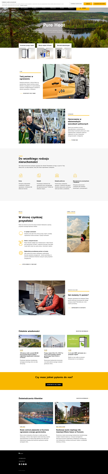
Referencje (53, 8)
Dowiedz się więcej (23, 5)
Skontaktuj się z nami (29, 93)
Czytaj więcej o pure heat (29, 264)
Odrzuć (88, 3)
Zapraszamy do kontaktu (79, 307)
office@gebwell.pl (22, 458)
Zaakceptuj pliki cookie (99, 3)
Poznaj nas (75, 140)
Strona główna (24, 8)
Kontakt (62, 8)
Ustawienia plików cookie (76, 3)
